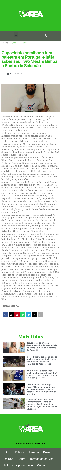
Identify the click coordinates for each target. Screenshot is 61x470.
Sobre (22, 458)
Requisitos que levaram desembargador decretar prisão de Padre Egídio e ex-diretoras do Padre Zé (42, 346)
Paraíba (23, 43)
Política (19, 452)
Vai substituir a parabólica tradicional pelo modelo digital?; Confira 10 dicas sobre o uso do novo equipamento (42, 374)
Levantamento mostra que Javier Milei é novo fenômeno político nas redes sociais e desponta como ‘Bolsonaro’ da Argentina (41, 389)
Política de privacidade (18, 465)
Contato (42, 465)
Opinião (8, 458)
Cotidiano (16, 43)
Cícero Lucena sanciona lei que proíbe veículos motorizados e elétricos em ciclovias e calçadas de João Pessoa (41, 360)
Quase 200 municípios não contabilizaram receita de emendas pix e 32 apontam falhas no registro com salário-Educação (41, 404)
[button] (16, 34)
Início (7, 452)
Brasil (46, 452)
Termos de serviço (42, 458)
